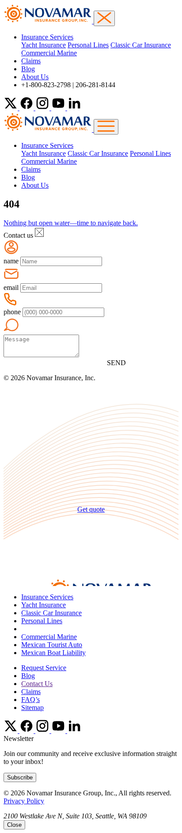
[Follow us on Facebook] (27, 108)
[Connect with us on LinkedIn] (74, 108)
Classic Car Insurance (140, 45)
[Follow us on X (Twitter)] (11, 108)
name (11, 261)
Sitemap (32, 707)
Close (14, 824)
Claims (31, 61)
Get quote (91, 509)
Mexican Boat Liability (53, 652)
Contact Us (37, 683)
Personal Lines (88, 45)
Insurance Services (47, 597)
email (11, 287)
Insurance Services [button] (47, 37)
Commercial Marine (49, 53)
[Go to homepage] (49, 129)
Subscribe (20, 777)
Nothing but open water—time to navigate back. (71, 223)
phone (12, 312)
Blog (28, 69)
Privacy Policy (24, 801)
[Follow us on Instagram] (43, 108)
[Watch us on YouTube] (59, 108)
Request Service (43, 667)
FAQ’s (30, 699)
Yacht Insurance (43, 45)
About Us (35, 77)
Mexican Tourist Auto (51, 644)
